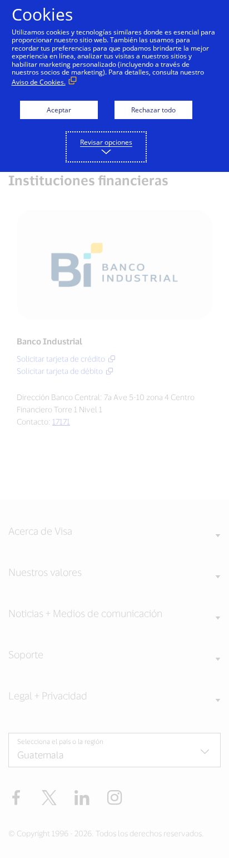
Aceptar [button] (59, 110)
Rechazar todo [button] (153, 110)
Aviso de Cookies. (39, 82)
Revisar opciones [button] (106, 142)
